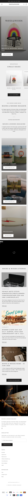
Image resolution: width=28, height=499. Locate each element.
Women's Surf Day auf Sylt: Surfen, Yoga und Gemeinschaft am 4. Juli (13, 331)
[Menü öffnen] (1, 4)
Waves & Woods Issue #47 (14, 88)
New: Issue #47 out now (14, 1)
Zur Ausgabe (7, 54)
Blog (2, 476)
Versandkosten (5, 461)
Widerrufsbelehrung (6, 458)
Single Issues (4, 474)
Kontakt (3, 452)
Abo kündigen (4, 463)
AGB (2, 465)
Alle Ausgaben (14, 94)
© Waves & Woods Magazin (14, 485)
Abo (2, 472)
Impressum (4, 454)
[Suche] (24, 4)
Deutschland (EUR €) (13, 482)
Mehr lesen (4, 305)
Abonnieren (7, 444)
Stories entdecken (14, 380)
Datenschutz (4, 456)
